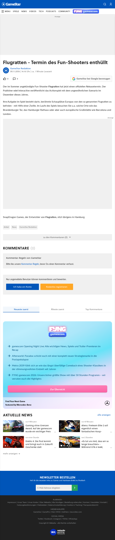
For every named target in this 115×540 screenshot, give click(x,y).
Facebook (48, 518)
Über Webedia (45, 502)
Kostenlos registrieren (56, 286)
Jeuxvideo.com (76, 512)
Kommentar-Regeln (30, 263)
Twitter (40, 518)
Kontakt (103, 502)
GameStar (37, 512)
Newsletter (95, 502)
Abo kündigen (57, 502)
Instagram (57, 518)
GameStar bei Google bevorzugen (93, 78)
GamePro (46, 512)
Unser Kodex (33, 502)
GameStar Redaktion (20, 68)
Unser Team (22, 502)
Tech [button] (41, 11)
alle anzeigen (104, 414)
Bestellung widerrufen (73, 502)
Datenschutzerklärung (56, 505)
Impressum (11, 502)
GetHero (65, 512)
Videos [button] (32, 11)
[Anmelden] (75, 488)
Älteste (57, 309)
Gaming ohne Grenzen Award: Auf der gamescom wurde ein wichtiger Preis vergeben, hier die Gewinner (38, 431)
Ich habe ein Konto (22, 286)
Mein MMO (55, 512)
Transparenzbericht (90, 505)
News (14, 227)
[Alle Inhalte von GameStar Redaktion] (6, 70)
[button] (104, 4)
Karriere (86, 502)
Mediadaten (42, 505)
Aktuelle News (17, 415)
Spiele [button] (16, 11)
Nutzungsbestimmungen (26, 505)
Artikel (6, 227)
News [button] (24, 11)
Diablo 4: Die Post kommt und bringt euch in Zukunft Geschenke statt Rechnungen (39, 446)
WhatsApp (73, 518)
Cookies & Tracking (74, 505)
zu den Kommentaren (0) (55, 237)
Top (94, 309)
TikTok (65, 518)
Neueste (21, 309)
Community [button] (64, 11)
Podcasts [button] (51, 11)
